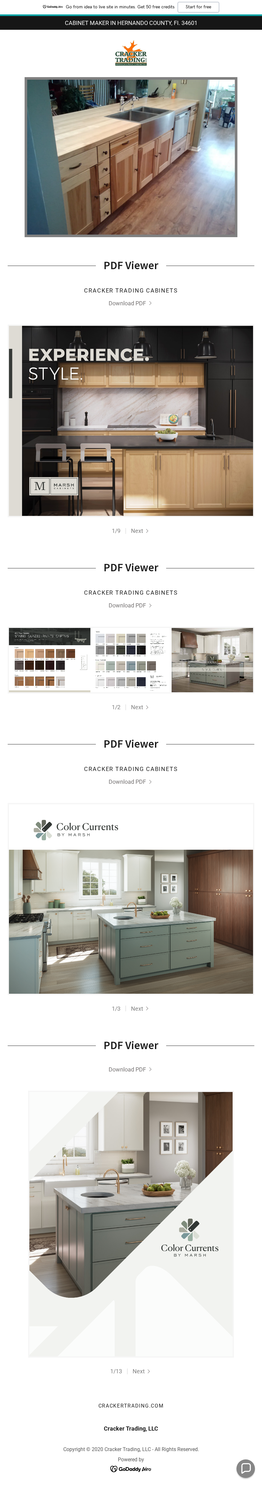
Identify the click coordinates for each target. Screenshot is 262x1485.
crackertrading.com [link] (131, 1406)
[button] (140, 530)
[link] (131, 53)
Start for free (198, 7)
